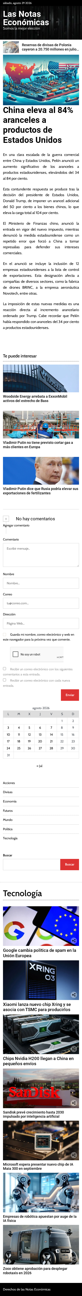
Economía (10, 801)
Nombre (8, 574)
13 (40, 734)
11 (19, 734)
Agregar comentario (16, 525)
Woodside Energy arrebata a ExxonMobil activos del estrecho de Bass (35, 398)
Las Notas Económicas (26, 18)
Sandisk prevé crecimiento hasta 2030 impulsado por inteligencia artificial (33, 1114)
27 (40, 748)
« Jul (39, 766)
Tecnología (10, 838)
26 (29, 748)
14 (51, 734)
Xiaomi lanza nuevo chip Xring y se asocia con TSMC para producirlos (37, 1007)
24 (8, 748)
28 (51, 748)
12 (29, 734)
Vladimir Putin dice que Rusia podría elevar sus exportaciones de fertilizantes (40, 491)
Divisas (8, 792)
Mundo (8, 820)
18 (18, 741)
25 (18, 748)
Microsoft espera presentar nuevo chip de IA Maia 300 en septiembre (38, 1166)
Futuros (8, 811)
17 (8, 741)
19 (29, 741)
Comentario (11, 539)
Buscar (7, 855)
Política (8, 829)
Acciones (9, 783)
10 (8, 734)
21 (51, 741)
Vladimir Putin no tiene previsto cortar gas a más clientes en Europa (38, 444)
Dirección (9, 614)
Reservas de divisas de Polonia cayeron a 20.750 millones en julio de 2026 (49, 49)
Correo (7, 594)
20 (40, 741)
